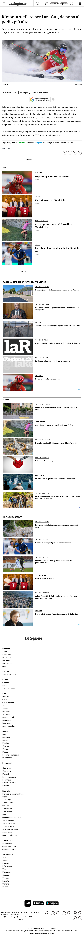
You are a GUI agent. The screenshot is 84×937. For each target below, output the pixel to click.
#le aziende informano (11, 849)
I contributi (6, 780)
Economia (6, 763)
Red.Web (43, 92)
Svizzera (6, 671)
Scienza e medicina (10, 829)
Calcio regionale (8, 702)
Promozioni (6, 872)
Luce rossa (6, 723)
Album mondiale (8, 726)
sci (9, 148)
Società (5, 749)
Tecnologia (6, 800)
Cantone (6, 649)
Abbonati (54, 4)
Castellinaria (7, 758)
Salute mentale (8, 820)
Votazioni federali (9, 674)
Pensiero (5, 743)
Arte (4, 734)
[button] (47, 913)
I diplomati (6, 814)
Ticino (4, 652)
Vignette (5, 884)
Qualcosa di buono (9, 835)
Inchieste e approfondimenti (13, 794)
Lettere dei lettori (9, 783)
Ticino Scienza (8, 826)
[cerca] (38, 3)
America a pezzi (8, 688)
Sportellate (6, 720)
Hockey (5, 696)
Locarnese (6, 657)
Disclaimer (15, 912)
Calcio (4, 699)
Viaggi (4, 797)
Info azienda (7, 866)
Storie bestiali (7, 803)
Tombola (5, 878)
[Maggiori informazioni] (53, 99)
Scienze (5, 746)
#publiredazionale (9, 846)
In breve (5, 863)
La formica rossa (9, 777)
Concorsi (6, 875)
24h (4, 857)
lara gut (4, 148)
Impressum (24, 912)
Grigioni (5, 666)
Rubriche (6, 791)
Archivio (5, 860)
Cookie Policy (23, 917)
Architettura (7, 809)
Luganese (6, 660)
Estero (5, 679)
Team (4, 869)
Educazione (7, 832)
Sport (5, 693)
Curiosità (5, 806)
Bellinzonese (7, 654)
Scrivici (5, 887)
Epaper (63, 4)
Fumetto (5, 881)
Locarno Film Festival (10, 755)
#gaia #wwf (7, 843)
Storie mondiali (8, 717)
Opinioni (6, 768)
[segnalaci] (46, 3)
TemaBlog (7, 840)
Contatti (32, 912)
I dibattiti (5, 786)
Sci (3, 705)
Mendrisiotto (7, 663)
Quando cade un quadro (12, 817)
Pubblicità (4, 914)
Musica (5, 752)
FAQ (37, 912)
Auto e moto (7, 812)
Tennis (5, 708)
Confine (5, 682)
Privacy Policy (10, 917)
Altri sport (6, 714)
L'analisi (5, 774)
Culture (5, 731)
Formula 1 (6, 711)
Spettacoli (6, 737)
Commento (6, 771)
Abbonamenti (5, 912)
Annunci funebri (15, 914)
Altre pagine (8, 854)
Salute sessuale (8, 823)
